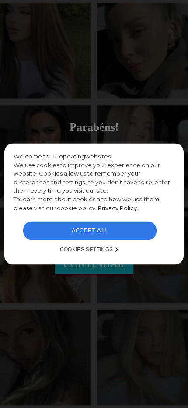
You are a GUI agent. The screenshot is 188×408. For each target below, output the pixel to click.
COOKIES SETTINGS (86, 250)
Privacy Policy (117, 207)
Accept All (90, 231)
